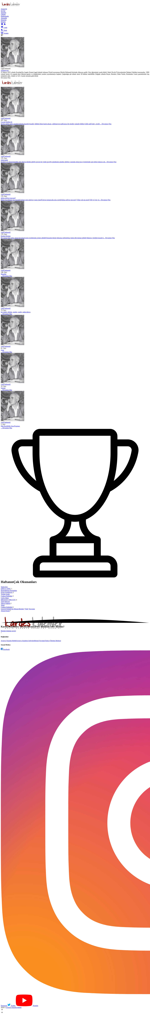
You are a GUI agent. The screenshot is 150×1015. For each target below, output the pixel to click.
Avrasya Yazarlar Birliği (8, 641)
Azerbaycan (5, 70)
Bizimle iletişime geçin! (8, 631)
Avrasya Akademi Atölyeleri (25, 641)
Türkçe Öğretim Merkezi (53, 641)
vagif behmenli (5, 118)
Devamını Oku (5, 78)
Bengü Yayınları (39, 641)
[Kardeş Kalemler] (75, 102)
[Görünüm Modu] (3, 25)
